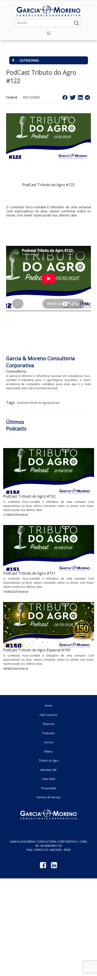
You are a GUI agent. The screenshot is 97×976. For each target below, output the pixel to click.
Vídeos (48, 751)
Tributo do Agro (48, 760)
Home (48, 705)
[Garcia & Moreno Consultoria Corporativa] (48, 10)
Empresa (48, 724)
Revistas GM (48, 770)
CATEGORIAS (29, 60)
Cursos (48, 742)
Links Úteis (48, 779)
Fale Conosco (48, 715)
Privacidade (48, 788)
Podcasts (48, 733)
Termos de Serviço (48, 797)
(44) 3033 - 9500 (59, 850)
